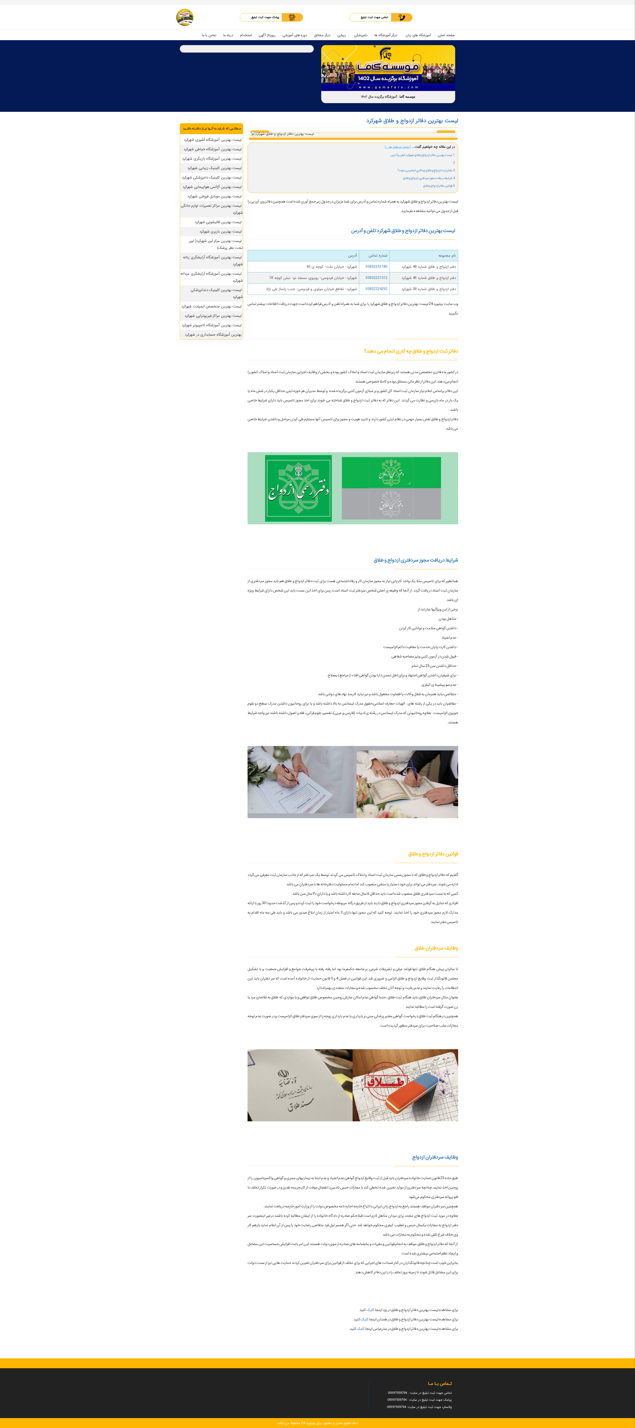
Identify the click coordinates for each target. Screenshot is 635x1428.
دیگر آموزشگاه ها (386, 35)
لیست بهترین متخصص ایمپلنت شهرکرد (211, 306)
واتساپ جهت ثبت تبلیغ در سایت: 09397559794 (419, 1407)
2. (453, 162)
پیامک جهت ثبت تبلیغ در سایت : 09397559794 (419, 1399)
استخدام (246, 35)
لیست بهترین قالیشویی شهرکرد (218, 222)
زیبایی (341, 35)
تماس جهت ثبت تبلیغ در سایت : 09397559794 (420, 1393)
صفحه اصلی (446, 35)
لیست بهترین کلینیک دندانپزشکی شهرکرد (217, 293)
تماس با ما (209, 35)
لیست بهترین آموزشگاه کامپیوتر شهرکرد (212, 325)
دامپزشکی (361, 35)
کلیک (370, 1310)
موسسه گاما (407, 96)
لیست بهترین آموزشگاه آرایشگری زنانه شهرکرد (213, 260)
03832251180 (376, 267)
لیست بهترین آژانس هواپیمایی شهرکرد (212, 187)
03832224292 (376, 289)
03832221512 (376, 278)
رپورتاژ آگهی (267, 35)
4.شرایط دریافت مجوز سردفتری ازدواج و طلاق (429, 178)
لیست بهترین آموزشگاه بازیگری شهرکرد (212, 159)
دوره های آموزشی (295, 35)
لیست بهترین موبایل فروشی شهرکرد (214, 196)
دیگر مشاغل (322, 35)
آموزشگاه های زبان (418, 35)
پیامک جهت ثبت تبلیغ (265, 17)
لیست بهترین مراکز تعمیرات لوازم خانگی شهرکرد (212, 209)
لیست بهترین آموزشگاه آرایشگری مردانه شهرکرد (212, 277)
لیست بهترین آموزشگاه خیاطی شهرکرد (213, 149)
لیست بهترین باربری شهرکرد (220, 232)
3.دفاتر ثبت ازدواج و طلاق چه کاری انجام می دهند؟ (426, 170)
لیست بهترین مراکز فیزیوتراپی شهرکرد (213, 316)
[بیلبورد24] (184, 17)
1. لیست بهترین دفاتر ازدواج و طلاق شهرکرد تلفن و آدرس (422, 155)
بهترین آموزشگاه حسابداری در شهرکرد (213, 335)
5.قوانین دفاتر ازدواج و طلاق (439, 185)
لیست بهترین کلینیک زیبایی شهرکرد (214, 168)
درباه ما (228, 35)
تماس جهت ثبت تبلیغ (374, 17)
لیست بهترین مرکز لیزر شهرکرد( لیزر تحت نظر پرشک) (216, 244)
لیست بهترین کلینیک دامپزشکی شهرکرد (212, 177)
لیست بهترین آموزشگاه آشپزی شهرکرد (213, 140)
